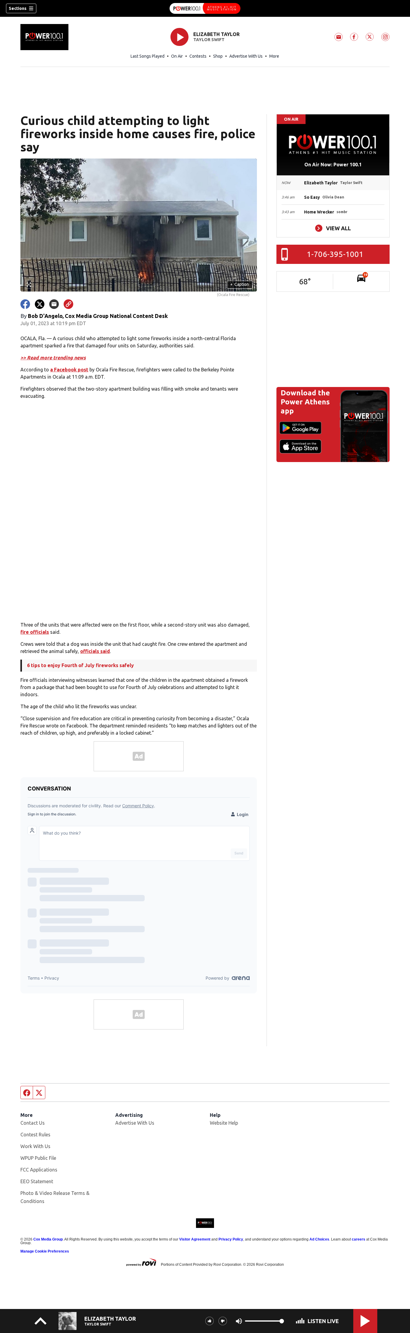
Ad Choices (319, 1239)
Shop (218, 56)
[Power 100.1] (205, 8)
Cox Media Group (48, 1239)
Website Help (224, 1123)
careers (358, 1239)
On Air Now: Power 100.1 (333, 164)
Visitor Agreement (194, 1239)
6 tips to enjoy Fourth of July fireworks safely (80, 665)
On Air (177, 56)
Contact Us (32, 1123)
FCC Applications (38, 1169)
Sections (17, 8)
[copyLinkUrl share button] (68, 304)
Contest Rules (35, 1134)
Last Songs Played (147, 56)
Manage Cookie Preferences (44, 1251)
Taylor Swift (209, 39)
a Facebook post (69, 369)
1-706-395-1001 (335, 254)
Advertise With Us (246, 56)
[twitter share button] (39, 304)
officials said (95, 651)
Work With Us (35, 1146)
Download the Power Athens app (305, 402)
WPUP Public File (38, 1158)
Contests (198, 56)
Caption (239, 284)
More (274, 56)
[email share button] (54, 304)
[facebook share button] (25, 304)
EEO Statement (36, 1181)
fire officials (34, 632)
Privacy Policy (231, 1239)
